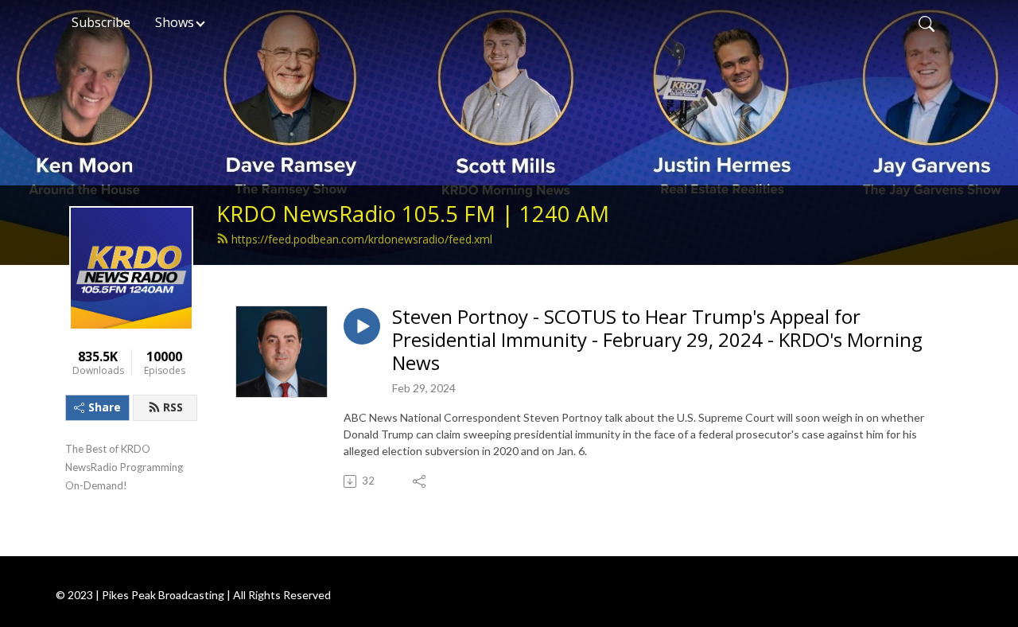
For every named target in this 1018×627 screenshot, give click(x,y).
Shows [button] (174, 22)
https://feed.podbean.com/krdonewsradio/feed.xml (361, 239)
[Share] (420, 481)
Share (104, 407)
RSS (173, 407)
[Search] (926, 22)
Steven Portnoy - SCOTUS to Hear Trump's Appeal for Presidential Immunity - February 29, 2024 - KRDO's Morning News (657, 340)
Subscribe (101, 22)
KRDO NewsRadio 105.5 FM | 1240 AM (412, 213)
